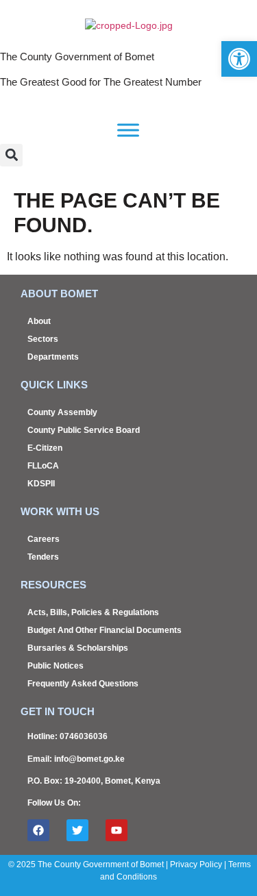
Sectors (42, 339)
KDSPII (41, 483)
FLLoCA (43, 466)
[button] (11, 155)
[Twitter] (77, 830)
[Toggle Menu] (128, 129)
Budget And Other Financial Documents (104, 630)
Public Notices (55, 666)
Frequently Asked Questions (82, 683)
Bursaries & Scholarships (77, 648)
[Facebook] (38, 830)
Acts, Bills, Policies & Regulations (93, 612)
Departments (53, 357)
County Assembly (62, 412)
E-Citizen (44, 448)
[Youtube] (116, 830)
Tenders (43, 557)
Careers (43, 539)
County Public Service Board (83, 430)
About (39, 321)
